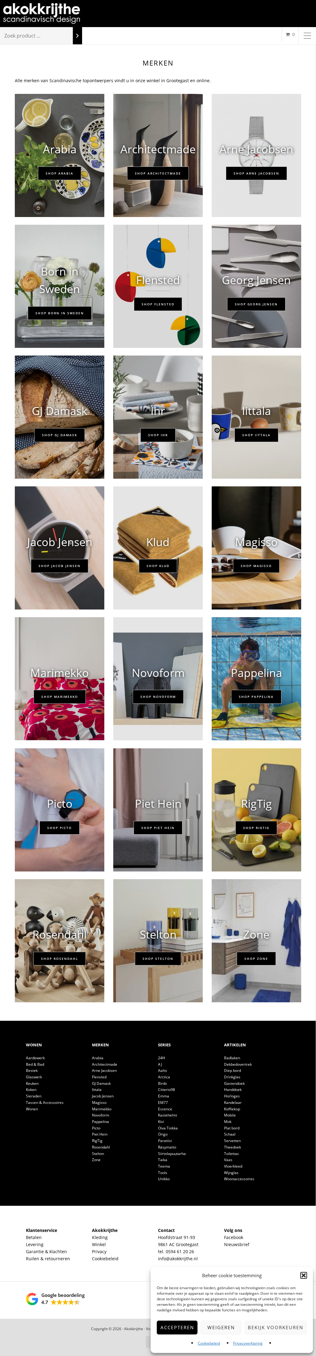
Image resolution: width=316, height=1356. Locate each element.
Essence (165, 1109)
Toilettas (231, 1153)
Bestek (32, 1070)
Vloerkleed (233, 1166)
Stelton (98, 1153)
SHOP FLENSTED (158, 304)
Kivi (161, 1121)
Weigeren (221, 1327)
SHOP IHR (158, 435)
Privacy (99, 1251)
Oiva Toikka (168, 1128)
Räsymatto (167, 1147)
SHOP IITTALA (256, 435)
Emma (163, 1096)
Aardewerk (35, 1058)
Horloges (232, 1096)
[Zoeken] (77, 36)
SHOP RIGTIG (256, 828)
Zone (96, 1159)
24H (161, 1058)
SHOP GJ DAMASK (59, 435)
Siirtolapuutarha (172, 1153)
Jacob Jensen (103, 1096)
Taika (162, 1159)
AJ (160, 1064)
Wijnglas (231, 1172)
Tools (162, 1172)
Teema (164, 1166)
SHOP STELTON (158, 958)
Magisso (99, 1102)
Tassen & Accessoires (45, 1102)
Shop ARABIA (59, 173)
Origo (163, 1134)
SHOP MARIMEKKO (59, 696)
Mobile (230, 1115)
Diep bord (232, 1070)
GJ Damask (101, 1083)
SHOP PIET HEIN (158, 828)
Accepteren (177, 1327)
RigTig (97, 1140)
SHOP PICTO (59, 828)
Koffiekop (232, 1109)
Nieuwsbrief (236, 1244)
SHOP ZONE (256, 958)
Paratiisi (165, 1140)
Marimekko (101, 1109)
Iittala (97, 1089)
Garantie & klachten (46, 1251)
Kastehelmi (167, 1115)
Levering (35, 1244)
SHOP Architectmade (158, 173)
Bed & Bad (35, 1064)
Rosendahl (101, 1147)
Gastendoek (234, 1083)
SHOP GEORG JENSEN (256, 304)
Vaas (228, 1159)
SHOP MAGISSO (256, 566)
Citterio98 (166, 1089)
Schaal (229, 1134)
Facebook (233, 1237)
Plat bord (231, 1128)
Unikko (164, 1179)
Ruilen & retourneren (48, 1258)
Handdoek (233, 1089)
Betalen (34, 1237)
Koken (31, 1089)
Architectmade (104, 1064)
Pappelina (100, 1121)
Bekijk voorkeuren (275, 1327)
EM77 (163, 1102)
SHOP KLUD (158, 566)
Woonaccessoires (239, 1179)
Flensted (99, 1077)
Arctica (164, 1077)
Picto (96, 1128)
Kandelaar (233, 1102)
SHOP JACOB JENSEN (60, 566)
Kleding (100, 1237)
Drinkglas (232, 1077)
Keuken (32, 1083)
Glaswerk (34, 1077)
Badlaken (232, 1058)
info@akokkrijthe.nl (178, 1258)
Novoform (100, 1115)
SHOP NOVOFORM (158, 696)
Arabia (97, 1058)
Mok (227, 1121)
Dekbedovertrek (238, 1064)
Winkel (99, 1244)
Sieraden (33, 1096)
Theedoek (232, 1147)
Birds (162, 1083)
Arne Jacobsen (104, 1070)
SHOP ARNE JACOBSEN (256, 173)
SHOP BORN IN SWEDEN (59, 313)
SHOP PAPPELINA (256, 696)
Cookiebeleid (209, 1343)
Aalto (162, 1070)
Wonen (32, 1109)
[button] (304, 1275)
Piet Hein (99, 1134)
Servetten (232, 1140)
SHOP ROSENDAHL (59, 958)
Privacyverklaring (248, 1343)
